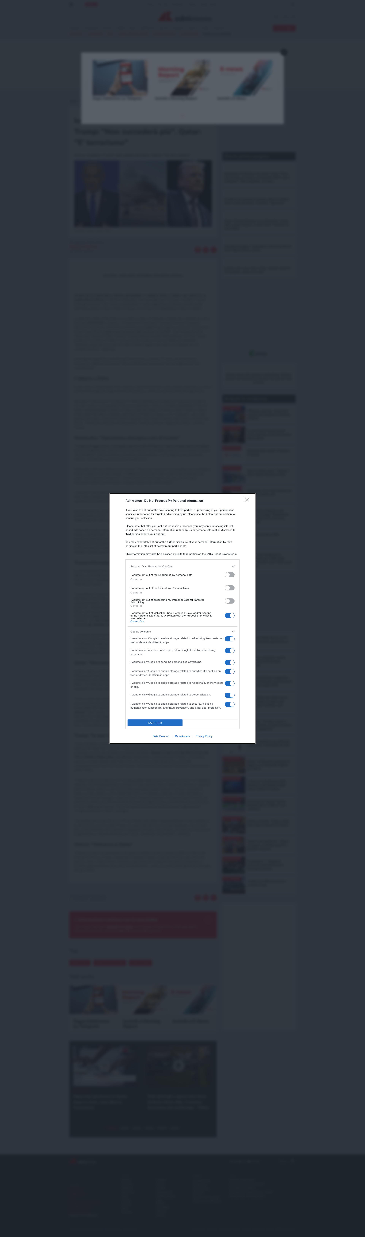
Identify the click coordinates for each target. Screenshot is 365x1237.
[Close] (248, 501)
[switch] (230, 574)
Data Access (182, 736)
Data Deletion (161, 736)
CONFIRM (155, 722)
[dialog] (182, 618)
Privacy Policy (204, 736)
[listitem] (182, 566)
